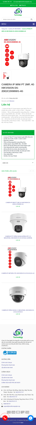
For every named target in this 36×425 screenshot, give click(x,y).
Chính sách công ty (7, 362)
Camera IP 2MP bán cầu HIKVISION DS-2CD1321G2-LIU (18, 273)
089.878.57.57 (20, 392)
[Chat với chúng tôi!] (31, 418)
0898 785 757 (8, 1)
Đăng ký (23, 5)
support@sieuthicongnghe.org (23, 1)
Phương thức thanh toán (8, 365)
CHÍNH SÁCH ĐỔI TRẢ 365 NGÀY (11, 382)
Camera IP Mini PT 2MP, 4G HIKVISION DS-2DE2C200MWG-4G (18, 203)
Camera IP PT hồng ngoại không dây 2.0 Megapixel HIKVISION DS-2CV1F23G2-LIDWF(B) (18, 237)
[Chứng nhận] (9, 353)
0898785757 (7, 404)
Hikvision (11, 101)
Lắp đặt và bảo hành (7, 367)
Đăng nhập (14, 5)
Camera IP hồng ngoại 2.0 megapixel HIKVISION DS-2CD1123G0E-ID (18, 311)
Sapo (21, 422)
